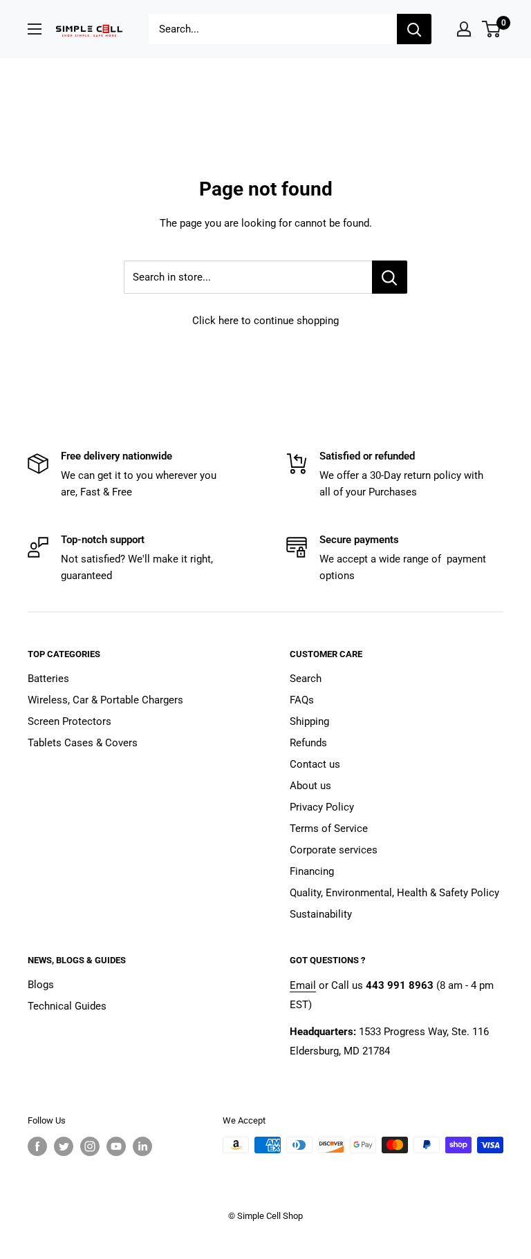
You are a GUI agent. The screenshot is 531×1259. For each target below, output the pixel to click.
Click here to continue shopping (265, 320)
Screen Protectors (69, 721)
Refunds (308, 743)
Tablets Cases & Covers (83, 743)
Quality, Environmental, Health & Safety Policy (394, 893)
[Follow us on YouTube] (116, 1146)
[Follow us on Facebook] (37, 1146)
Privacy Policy (322, 807)
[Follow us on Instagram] (90, 1146)
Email (303, 985)
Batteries (48, 678)
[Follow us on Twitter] (63, 1146)
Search (306, 678)
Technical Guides (67, 1006)
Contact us (315, 764)
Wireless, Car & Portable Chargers (105, 700)
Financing (312, 871)
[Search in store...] (389, 277)
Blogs (41, 984)
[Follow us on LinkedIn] (142, 1146)
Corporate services (334, 850)
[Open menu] (34, 29)
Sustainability (321, 914)
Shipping (309, 721)
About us (310, 785)
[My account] (464, 29)
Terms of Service (329, 828)
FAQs (302, 700)
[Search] (414, 29)
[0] (492, 29)
